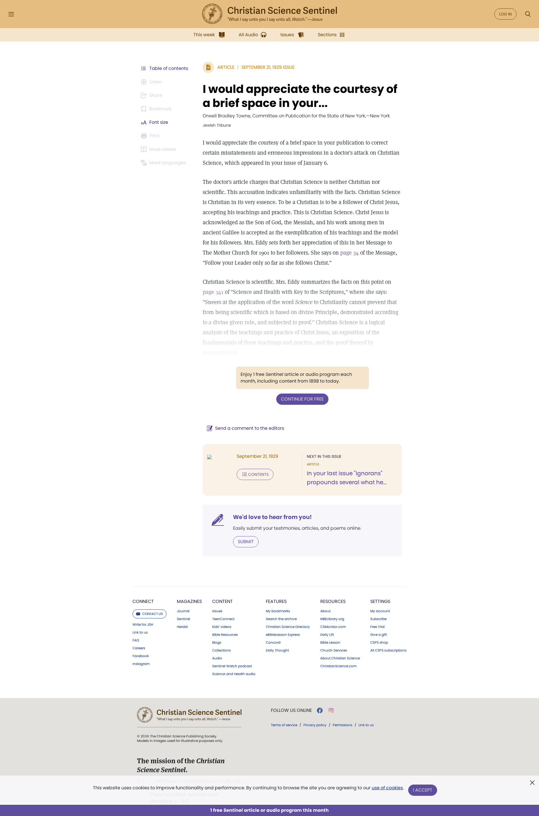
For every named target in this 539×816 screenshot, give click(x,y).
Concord (273, 642)
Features (276, 601)
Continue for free (302, 399)
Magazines (189, 601)
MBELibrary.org (332, 619)
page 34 (349, 252)
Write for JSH (143, 624)
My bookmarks (278, 611)
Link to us (140, 632)
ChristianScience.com (338, 666)
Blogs (216, 642)
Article (225, 67)
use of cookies (387, 788)
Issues (217, 611)
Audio (217, 658)
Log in (505, 14)
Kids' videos (221, 626)
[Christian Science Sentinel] (269, 14)
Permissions (342, 725)
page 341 (213, 292)
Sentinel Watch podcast (232, 666)
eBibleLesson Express (283, 634)
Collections (221, 650)
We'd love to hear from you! (272, 517)
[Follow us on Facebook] (319, 710)
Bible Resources (225, 634)
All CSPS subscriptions (388, 650)
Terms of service (284, 725)
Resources (333, 601)
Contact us (152, 613)
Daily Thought (277, 650)
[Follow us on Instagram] (331, 710)
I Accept (422, 790)
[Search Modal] (528, 14)
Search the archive (281, 619)
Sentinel (183, 619)
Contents (258, 474)
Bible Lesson (330, 642)
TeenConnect (223, 619)
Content (222, 601)
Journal (183, 611)
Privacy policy (314, 725)
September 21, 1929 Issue (267, 67)
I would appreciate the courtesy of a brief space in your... (300, 96)
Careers (139, 648)
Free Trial (377, 626)
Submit (246, 541)
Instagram (141, 664)
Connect (143, 601)
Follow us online (291, 710)
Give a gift (378, 634)
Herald (182, 626)
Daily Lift (327, 634)
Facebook (141, 656)
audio (233, 674)
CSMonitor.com (333, 626)
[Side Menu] (11, 14)
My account (380, 611)
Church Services (333, 650)
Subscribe (378, 619)
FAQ (136, 640)
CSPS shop (379, 642)
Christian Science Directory (288, 626)
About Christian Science (340, 658)
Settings (380, 601)
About (325, 611)
